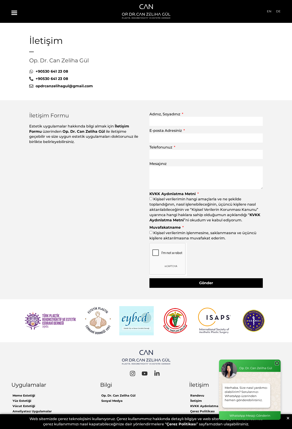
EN (269, 11)
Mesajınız (158, 164)
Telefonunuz (161, 147)
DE (278, 11)
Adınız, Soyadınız (165, 114)
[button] (288, 418)
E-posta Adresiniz (166, 130)
